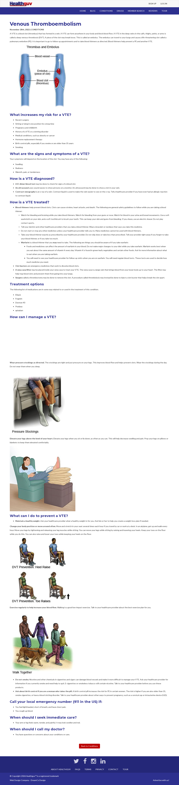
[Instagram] (93, 762)
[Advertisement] (89, 339)
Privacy (100, 769)
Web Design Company (19, 780)
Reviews (153, 11)
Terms (87, 769)
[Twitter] (76, 762)
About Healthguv (61, 769)
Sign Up (152, 3)
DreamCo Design (38, 780)
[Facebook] (85, 762)
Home (83, 11)
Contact (113, 769)
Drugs (120, 11)
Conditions (106, 11)
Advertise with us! (161, 780)
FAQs (77, 769)
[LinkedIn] (102, 762)
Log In (164, 3)
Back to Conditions (89, 746)
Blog (92, 11)
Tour (164, 11)
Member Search (136, 11)
